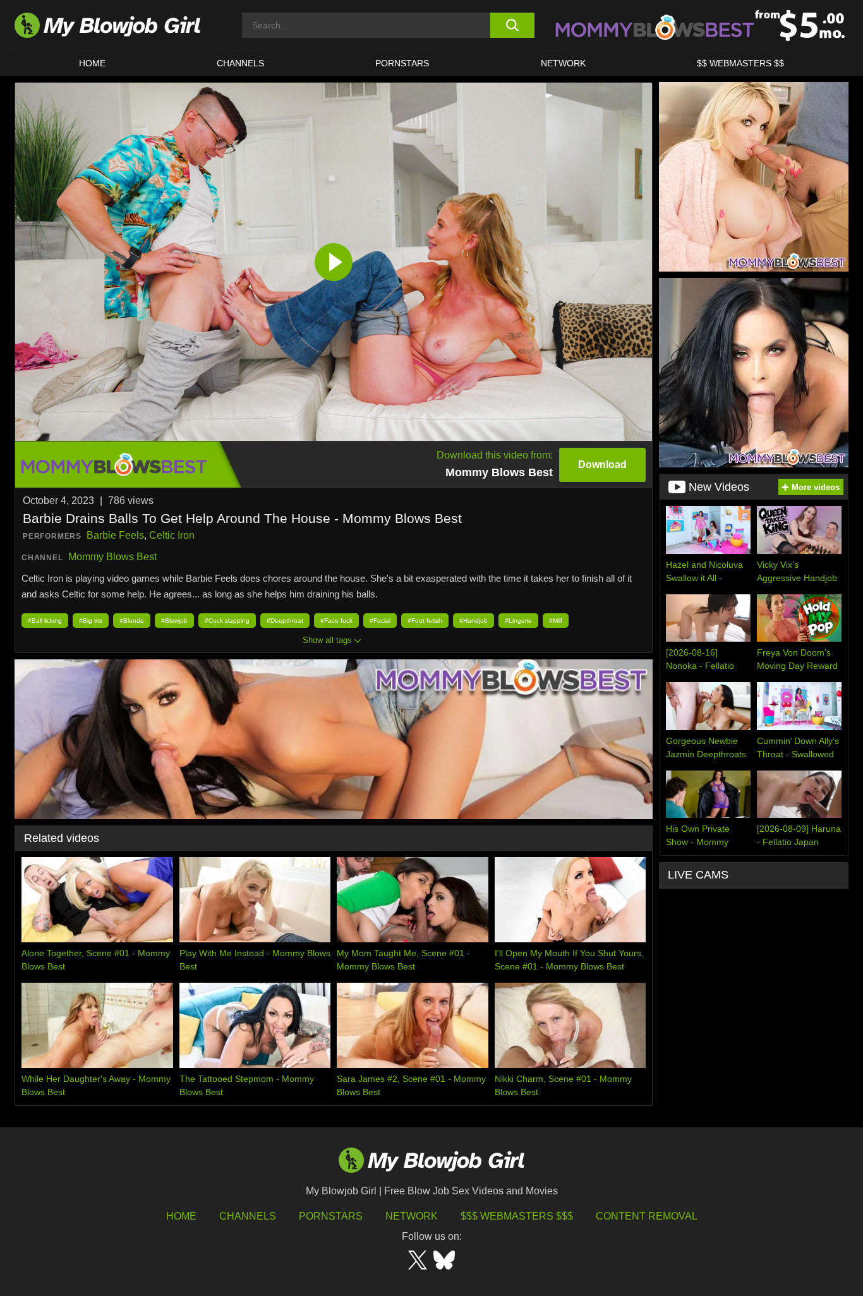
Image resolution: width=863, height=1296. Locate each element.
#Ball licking (45, 620)
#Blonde (131, 620)
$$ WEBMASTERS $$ (740, 63)
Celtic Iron (172, 535)
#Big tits (90, 620)
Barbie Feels (115, 535)
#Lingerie (518, 620)
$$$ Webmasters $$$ (517, 1216)
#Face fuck (336, 620)
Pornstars (331, 1216)
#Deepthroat (285, 620)
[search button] (512, 25)
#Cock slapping (227, 620)
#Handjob (473, 620)
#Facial (380, 620)
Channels (247, 1216)
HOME (92, 63)
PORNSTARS (402, 63)
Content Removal (646, 1216)
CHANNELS (240, 63)
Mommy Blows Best (112, 556)
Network (563, 63)
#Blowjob (174, 620)
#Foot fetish (424, 620)
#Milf (555, 620)
